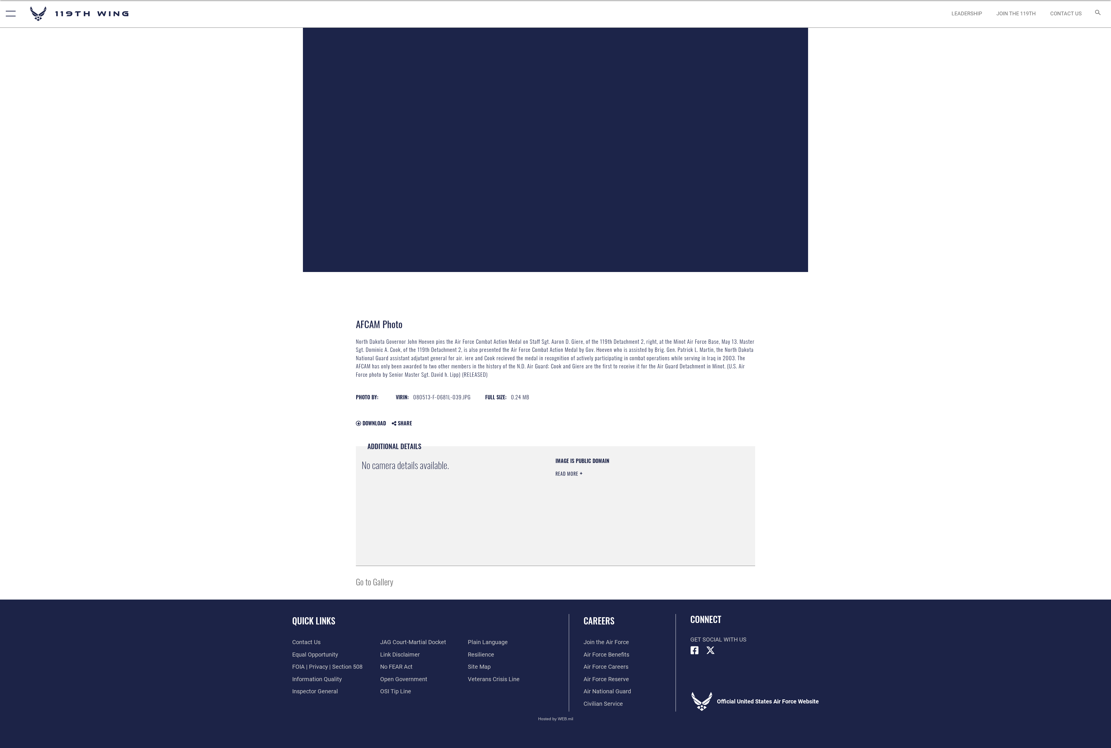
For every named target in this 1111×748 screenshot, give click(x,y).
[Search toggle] (1097, 13)
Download (373, 423)
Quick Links (313, 620)
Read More (568, 473)
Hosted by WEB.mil (555, 718)
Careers (599, 620)
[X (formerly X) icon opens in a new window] (710, 650)
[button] (9, 13)
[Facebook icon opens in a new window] (694, 650)
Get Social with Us (718, 639)
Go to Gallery (374, 581)
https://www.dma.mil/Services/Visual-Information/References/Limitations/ (623, 510)
